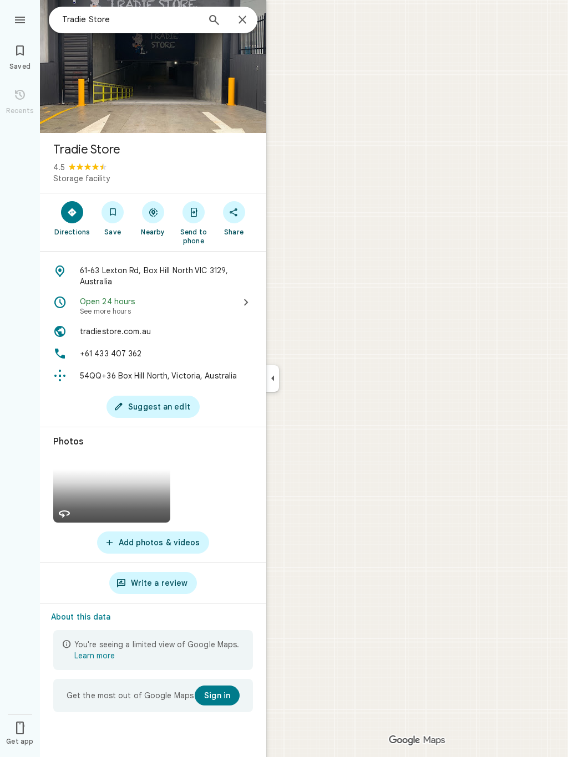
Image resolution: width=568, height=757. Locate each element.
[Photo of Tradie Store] (153, 66)
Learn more (94, 656)
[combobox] (130, 19)
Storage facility (81, 178)
